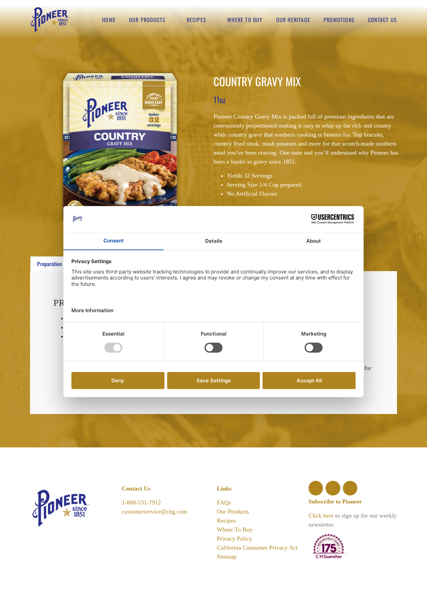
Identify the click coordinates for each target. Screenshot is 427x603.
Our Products (147, 20)
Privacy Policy (234, 538)
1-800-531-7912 (141, 502)
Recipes (196, 20)
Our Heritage (293, 20)
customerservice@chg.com (154, 511)
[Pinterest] (350, 488)
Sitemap (227, 556)
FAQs (224, 502)
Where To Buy (235, 529)
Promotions (339, 20)
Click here (321, 515)
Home (109, 20)
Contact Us (382, 20)
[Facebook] (316, 488)
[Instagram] (333, 488)
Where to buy (245, 20)
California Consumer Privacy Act (257, 547)
